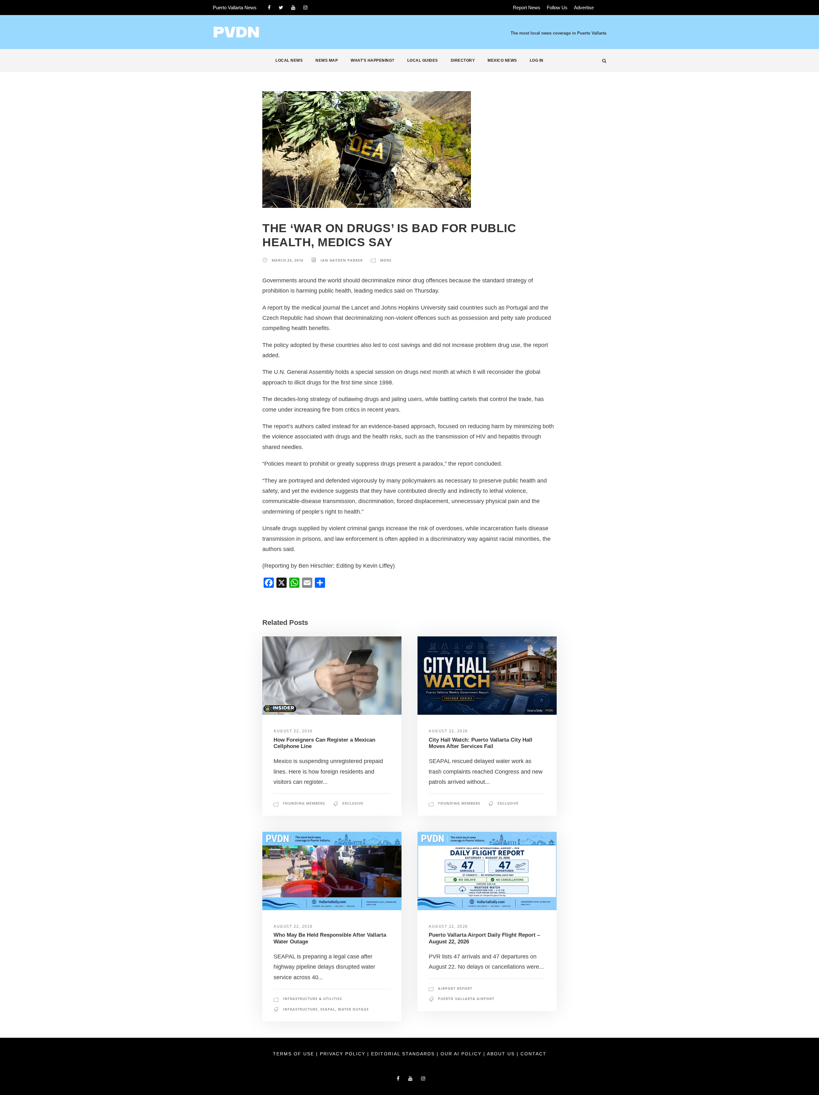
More (386, 260)
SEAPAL (327, 1009)
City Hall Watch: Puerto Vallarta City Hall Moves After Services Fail (480, 743)
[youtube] (293, 7)
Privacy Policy (343, 1053)
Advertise (584, 7)
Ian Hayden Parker (342, 260)
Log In (537, 60)
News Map (326, 60)
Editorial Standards (404, 1053)
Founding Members (304, 803)
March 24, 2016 (287, 260)
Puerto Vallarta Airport (466, 998)
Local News (289, 60)
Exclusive (352, 803)
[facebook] (269, 7)
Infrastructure (300, 1009)
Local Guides (422, 60)
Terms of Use (294, 1053)
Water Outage (353, 1009)
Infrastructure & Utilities (312, 998)
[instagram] (305, 7)
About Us (502, 1053)
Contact (533, 1053)
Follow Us (557, 7)
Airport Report (455, 988)
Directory (463, 60)
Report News (526, 7)
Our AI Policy (461, 1053)
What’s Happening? (372, 60)
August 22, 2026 (293, 731)
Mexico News (502, 60)
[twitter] (281, 7)
